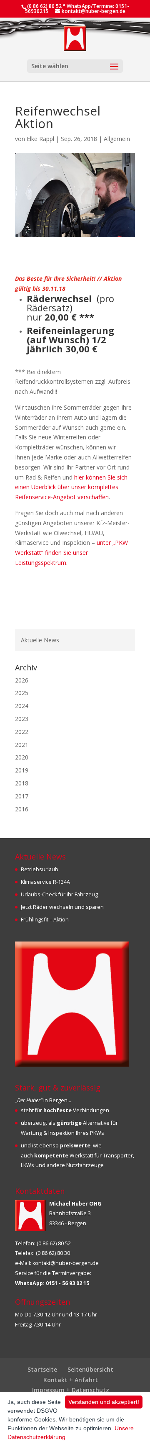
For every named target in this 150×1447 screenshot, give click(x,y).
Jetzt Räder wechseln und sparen (62, 907)
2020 (21, 757)
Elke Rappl (40, 139)
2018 (21, 783)
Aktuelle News (40, 640)
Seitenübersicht (90, 1369)
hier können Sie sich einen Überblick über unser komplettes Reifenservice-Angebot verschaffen (71, 487)
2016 (21, 809)
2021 (21, 745)
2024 (21, 706)
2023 (21, 719)
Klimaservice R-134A (45, 881)
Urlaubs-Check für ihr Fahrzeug (59, 894)
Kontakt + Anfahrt (70, 1380)
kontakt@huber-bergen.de (65, 1263)
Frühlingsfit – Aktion (45, 919)
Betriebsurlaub (39, 869)
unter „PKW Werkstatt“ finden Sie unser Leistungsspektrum (71, 553)
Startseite (42, 1369)
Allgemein (117, 139)
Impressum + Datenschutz (70, 1390)
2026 (21, 680)
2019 (21, 770)
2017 (21, 796)
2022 (21, 732)
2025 (21, 693)
